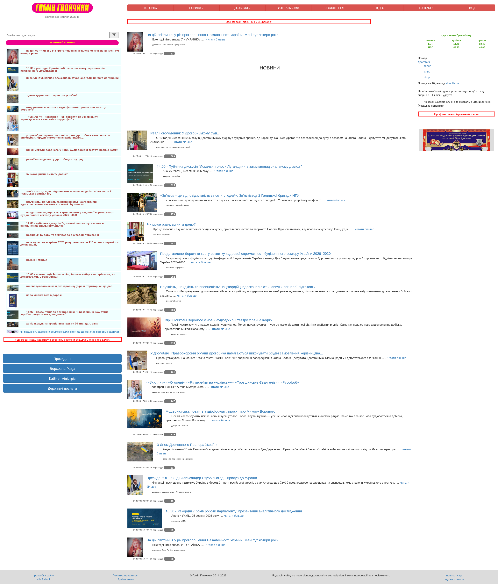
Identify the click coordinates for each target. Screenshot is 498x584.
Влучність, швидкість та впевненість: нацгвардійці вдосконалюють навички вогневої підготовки (238, 286)
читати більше (215, 39)
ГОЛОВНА (150, 8)
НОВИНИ (195, 8)
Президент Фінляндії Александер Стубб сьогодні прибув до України (201, 477)
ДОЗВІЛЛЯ (241, 8)
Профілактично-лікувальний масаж (456, 114)
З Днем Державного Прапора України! (187, 444)
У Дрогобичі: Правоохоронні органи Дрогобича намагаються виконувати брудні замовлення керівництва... (236, 352)
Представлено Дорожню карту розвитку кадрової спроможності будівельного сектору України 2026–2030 (245, 253)
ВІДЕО (380, 8)
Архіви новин (126, 579)
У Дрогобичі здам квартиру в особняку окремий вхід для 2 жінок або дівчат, (62, 339)
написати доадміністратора (454, 577)
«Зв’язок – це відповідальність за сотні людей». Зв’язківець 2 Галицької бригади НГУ (229, 195)
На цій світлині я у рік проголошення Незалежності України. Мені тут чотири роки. (212, 34)
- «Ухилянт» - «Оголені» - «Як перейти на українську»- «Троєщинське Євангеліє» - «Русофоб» (222, 382)
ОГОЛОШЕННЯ (334, 8)
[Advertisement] (244, 99)
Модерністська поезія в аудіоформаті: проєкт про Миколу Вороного (220, 411)
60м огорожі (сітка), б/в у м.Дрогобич (249, 22)
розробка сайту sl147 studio (44, 577)
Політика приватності (125, 575)
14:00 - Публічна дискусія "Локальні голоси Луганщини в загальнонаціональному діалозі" (229, 166)
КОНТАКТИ (426, 8)
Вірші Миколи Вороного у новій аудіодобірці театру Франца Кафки (219, 319)
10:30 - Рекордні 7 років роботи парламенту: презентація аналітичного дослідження (234, 510)
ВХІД (472, 8)
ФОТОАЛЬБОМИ (288, 8)
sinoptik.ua (452, 83)
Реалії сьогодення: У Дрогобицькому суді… (185, 132)
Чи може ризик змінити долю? (171, 224)
